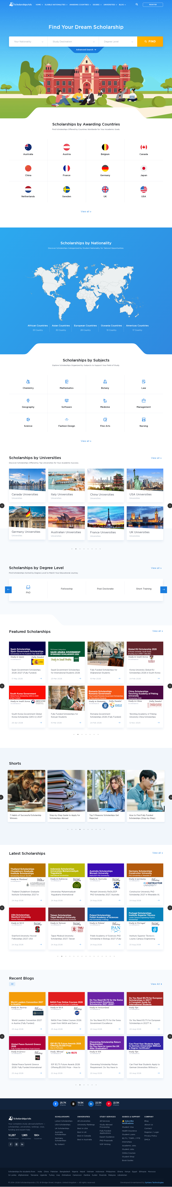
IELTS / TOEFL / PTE (131, 1138)
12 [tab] (102, 956)
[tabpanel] (27, 506)
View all (85, 212)
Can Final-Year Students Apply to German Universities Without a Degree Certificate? (66, 1067)
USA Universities (62, 494)
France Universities (24, 532)
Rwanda (102, 1175)
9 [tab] (100, 829)
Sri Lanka (12, 1175)
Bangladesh (65, 1172)
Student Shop (128, 1157)
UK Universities (61, 532)
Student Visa (128, 1127)
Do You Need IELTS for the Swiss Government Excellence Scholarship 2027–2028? (27, 1023)
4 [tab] (84, 549)
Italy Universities (140, 494)
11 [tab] (98, 956)
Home (38, 5)
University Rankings (86, 1125)
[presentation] (8, 589)
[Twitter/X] (16, 1144)
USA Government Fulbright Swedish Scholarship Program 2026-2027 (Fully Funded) (103, 673)
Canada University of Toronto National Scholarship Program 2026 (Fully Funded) (142, 673)
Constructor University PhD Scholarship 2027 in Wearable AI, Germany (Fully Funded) (66, 895)
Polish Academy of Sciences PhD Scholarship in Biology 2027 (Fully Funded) (27, 939)
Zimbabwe (66, 1175)
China (46, 1172)
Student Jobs (128, 1149)
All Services (105, 1121)
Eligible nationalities (55, 5)
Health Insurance (129, 1131)
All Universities (83, 1121)
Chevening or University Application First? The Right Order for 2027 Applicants (103, 1023)
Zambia (87, 1175)
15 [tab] (114, 956)
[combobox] (28, 42)
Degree (96, 5)
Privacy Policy (150, 1136)
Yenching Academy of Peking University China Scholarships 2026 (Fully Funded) (64, 717)
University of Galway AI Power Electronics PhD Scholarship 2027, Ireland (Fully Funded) (143, 895)
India (40, 1172)
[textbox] (28, 42)
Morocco (152, 1172)
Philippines (110, 1172)
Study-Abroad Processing (106, 1126)
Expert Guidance (107, 1137)
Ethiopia (142, 1172)
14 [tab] (110, 956)
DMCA (147, 1140)
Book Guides (127, 1160)
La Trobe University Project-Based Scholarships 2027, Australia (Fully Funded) (103, 939)
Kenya (127, 1172)
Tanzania (34, 1175)
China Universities (24, 494)
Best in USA (82, 1128)
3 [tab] (80, 549)
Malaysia (112, 1175)
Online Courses (128, 1153)
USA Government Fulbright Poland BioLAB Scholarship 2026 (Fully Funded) (105, 717)
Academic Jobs (129, 1146)
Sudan (94, 1175)
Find (152, 41)
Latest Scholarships (63, 1121)
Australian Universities (144, 532)
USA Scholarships (62, 1125)
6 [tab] (92, 549)
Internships (127, 1142)
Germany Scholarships (60, 1139)
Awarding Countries (79, 5)
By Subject (59, 1144)
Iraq (58, 1175)
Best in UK (82, 1132)
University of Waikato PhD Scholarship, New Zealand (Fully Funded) (104, 895)
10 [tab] (104, 829)
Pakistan (54, 1172)
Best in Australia (84, 1140)
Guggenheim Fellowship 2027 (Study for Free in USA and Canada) (143, 939)
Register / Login (151, 1132)
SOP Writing (105, 1144)
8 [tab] (100, 549)
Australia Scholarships (60, 1133)
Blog (121, 5)
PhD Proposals (106, 1141)
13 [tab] (106, 956)
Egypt (134, 1172)
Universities (109, 5)
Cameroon (77, 1175)
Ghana (120, 1172)
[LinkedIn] (22, 1144)
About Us (148, 1125)
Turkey (52, 1175)
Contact (148, 1128)
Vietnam (90, 1172)
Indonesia (100, 1172)
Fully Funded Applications (105, 1132)
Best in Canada (84, 1136)
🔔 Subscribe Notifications (128, 1122)
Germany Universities (104, 532)
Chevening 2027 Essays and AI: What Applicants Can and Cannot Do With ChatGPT (105, 1067)
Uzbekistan (122, 1175)
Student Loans (128, 1134)
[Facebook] (10, 1144)
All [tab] (12, 984)
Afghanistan (23, 1175)
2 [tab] (76, 549)
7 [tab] (96, 549)
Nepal (82, 1172)
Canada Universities (103, 494)
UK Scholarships (62, 1128)
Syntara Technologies (154, 1183)
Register (153, 4)
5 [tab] (88, 549)
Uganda (43, 1175)
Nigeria (75, 1172)
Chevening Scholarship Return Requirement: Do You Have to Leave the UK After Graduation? (27, 1067)
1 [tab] (72, 549)
